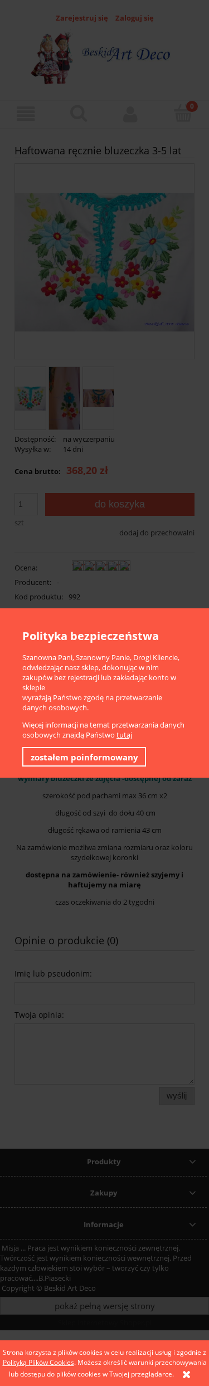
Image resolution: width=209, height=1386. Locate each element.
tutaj (124, 735)
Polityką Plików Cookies (38, 1362)
